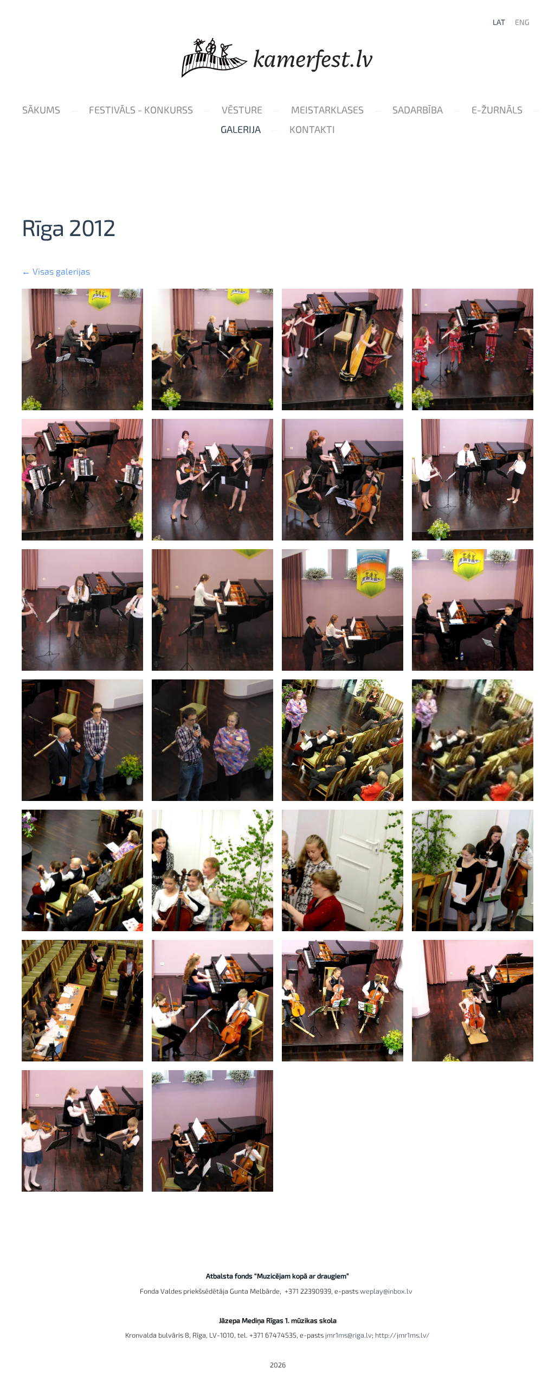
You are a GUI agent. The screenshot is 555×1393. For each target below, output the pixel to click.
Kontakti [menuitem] (312, 129)
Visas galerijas (61, 271)
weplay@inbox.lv (388, 1291)
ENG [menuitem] (522, 22)
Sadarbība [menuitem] (417, 110)
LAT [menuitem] (499, 22)
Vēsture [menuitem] (242, 110)
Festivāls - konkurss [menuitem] (141, 110)
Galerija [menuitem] (241, 129)
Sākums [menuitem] (41, 110)
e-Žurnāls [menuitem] (497, 110)
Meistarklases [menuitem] (327, 110)
